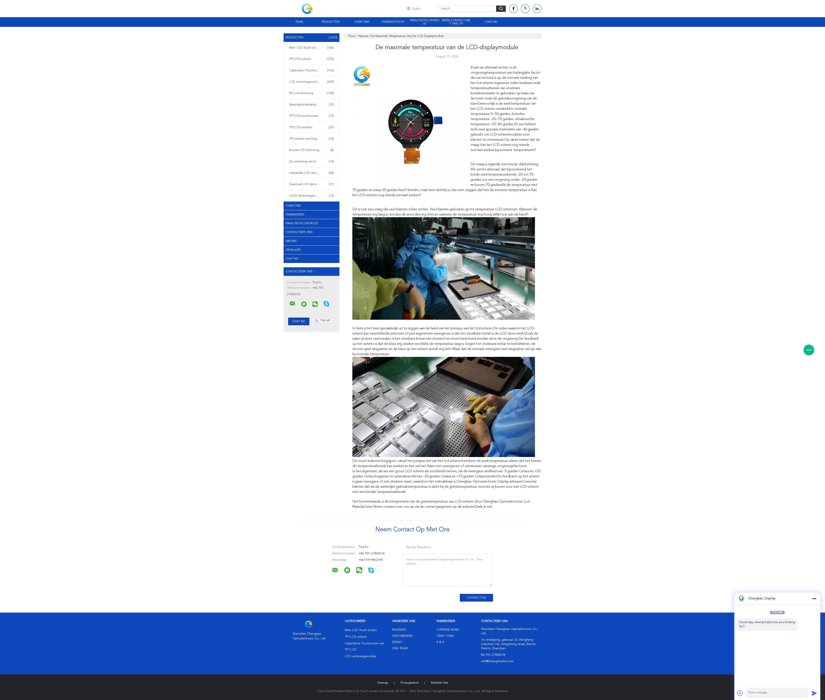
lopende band (448, 629)
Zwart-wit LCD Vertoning (311, 184)
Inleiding (399, 629)
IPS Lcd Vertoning (311, 93)
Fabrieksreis (295, 214)
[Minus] (814, 598)
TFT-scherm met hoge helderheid (311, 138)
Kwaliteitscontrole (424, 22)
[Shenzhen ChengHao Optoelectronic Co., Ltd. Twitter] (525, 8)
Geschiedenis (402, 635)
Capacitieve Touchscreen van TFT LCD (312, 70)
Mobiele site (439, 682)
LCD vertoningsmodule (311, 81)
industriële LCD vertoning (311, 172)
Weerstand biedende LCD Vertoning (312, 104)
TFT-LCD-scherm (311, 59)
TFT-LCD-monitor (311, 127)
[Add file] (740, 693)
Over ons (362, 21)
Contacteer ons (299, 232)
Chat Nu (491, 21)
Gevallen (293, 249)
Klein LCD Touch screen (311, 47)
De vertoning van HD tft (311, 161)
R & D (440, 642)
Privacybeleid (409, 682)
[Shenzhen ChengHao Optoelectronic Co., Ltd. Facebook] (513, 8)
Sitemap (382, 682)
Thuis (299, 21)
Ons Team (400, 648)
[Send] (814, 693)
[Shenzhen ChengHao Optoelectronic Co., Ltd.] (292, 303)
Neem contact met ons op (456, 22)
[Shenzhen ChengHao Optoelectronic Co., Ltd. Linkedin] (537, 8)
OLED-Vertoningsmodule (311, 195)
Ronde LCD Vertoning (311, 150)
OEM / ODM (445, 635)
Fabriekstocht (393, 21)
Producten (330, 21)
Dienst (397, 642)
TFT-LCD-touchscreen (311, 116)
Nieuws (291, 241)
